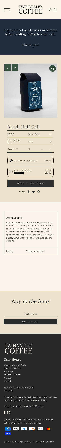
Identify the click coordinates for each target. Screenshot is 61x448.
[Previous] (7, 67)
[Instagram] (8, 412)
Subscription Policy (13, 423)
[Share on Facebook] (28, 192)
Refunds (16, 419)
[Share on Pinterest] (38, 192)
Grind (10, 134)
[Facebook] (4, 412)
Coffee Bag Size (13, 141)
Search (7, 419)
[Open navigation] (7, 9)
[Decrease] (42, 148)
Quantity (12, 149)
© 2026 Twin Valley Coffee (17, 442)
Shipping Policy (45, 419)
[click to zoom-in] (52, 68)
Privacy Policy (29, 419)
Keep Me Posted (30, 321)
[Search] (50, 10)
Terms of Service (33, 423)
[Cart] (55, 10)
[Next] (15, 67)
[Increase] (50, 148)
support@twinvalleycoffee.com (28, 406)
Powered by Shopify (43, 442)
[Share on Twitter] (33, 192)
